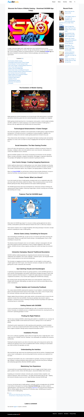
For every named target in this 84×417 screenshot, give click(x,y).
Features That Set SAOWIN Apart (15, 68)
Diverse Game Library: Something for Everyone (18, 69)
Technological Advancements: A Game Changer (18, 62)
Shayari (53, 1)
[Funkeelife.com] (13, 2)
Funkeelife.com (11, 414)
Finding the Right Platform (14, 77)
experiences (35, 387)
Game (10, 393)
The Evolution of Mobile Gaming (15, 61)
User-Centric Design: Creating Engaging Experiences (20, 65)
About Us (55, 413)
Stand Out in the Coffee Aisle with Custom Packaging (19, 394)
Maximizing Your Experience (14, 81)
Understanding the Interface (14, 80)
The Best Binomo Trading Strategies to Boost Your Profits (20, 395)
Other (70, 1)
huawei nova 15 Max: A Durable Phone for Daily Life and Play (70, 60)
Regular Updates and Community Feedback (17, 74)
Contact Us (60, 413)
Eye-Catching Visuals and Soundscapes (17, 72)
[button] (74, 2)
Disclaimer (66, 413)
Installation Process (12, 78)
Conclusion (10, 83)
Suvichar (65, 1)
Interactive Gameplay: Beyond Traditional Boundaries (19, 71)
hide (22, 58)
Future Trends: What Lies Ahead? (15, 66)
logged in (16, 406)
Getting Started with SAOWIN (14, 75)
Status (59, 1)
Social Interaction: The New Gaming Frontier (18, 63)
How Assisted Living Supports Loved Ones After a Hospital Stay (70, 35)
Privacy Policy (73, 413)
